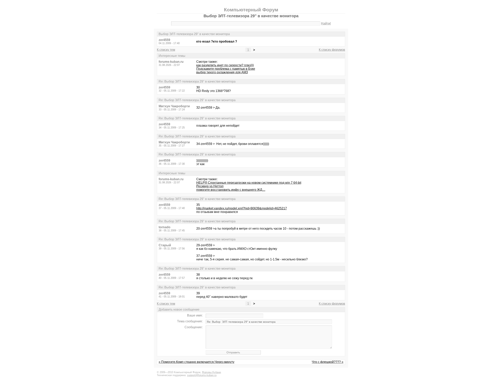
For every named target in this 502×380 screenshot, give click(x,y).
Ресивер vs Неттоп (210, 186)
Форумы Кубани (211, 372)
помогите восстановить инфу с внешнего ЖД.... (230, 189)
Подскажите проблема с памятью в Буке (225, 68)
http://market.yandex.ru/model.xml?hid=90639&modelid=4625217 (241, 208)
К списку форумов (332, 49)
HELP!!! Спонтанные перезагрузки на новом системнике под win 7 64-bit (248, 182)
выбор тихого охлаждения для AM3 (222, 72)
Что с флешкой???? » (327, 362)
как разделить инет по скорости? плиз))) (225, 65)
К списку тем (166, 49)
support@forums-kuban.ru (201, 375)
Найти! (326, 23)
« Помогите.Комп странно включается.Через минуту (196, 362)
